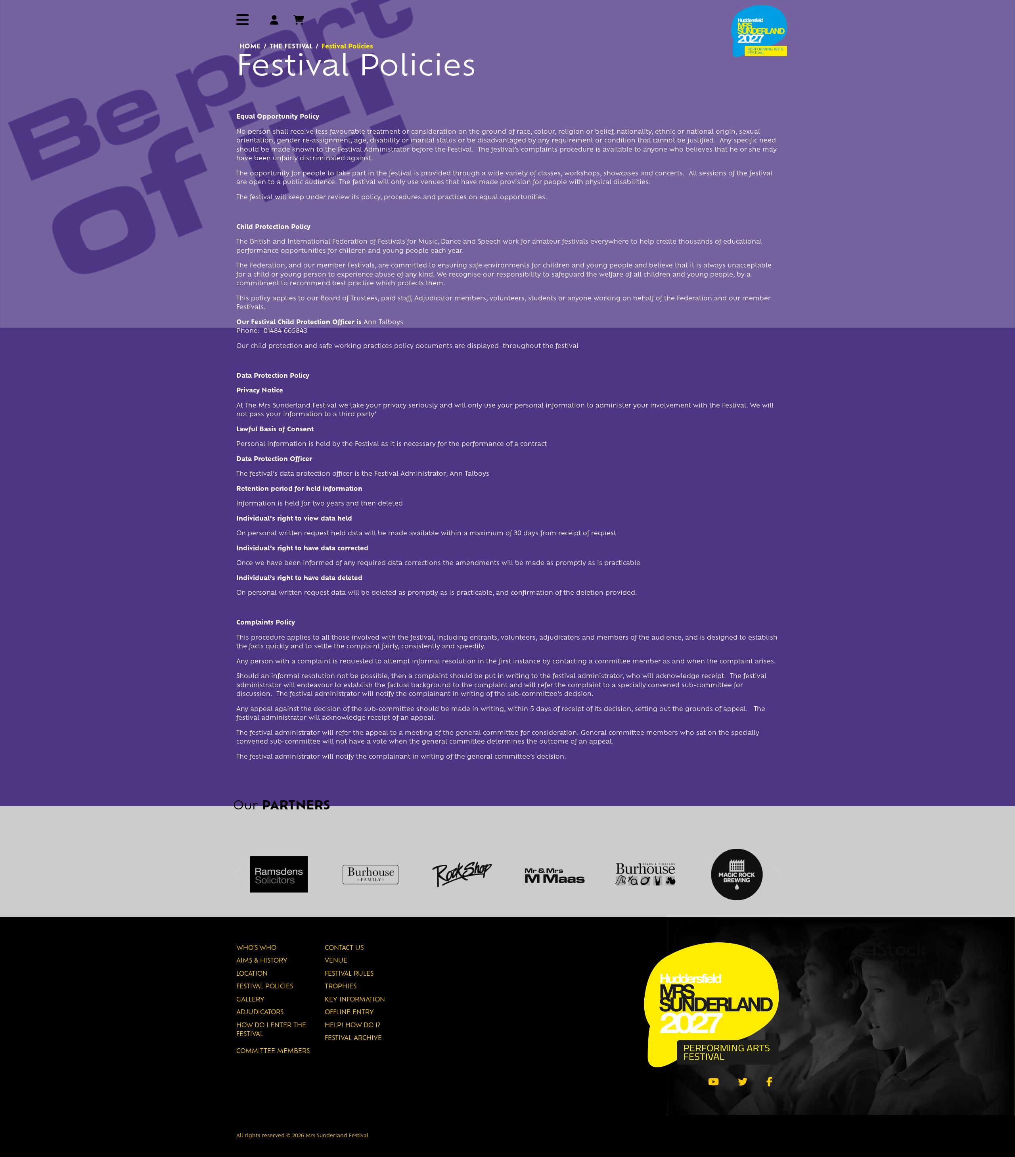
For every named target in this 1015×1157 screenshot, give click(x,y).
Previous (236, 874)
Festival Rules (349, 974)
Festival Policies (264, 987)
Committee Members (273, 1052)
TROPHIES (340, 987)
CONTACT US (344, 948)
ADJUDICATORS (259, 1013)
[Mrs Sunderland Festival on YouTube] (713, 1082)
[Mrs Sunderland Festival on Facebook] (769, 1082)
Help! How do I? (352, 1026)
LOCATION (252, 974)
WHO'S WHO (256, 948)
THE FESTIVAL (291, 47)
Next (778, 874)
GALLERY (250, 1000)
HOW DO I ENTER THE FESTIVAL (271, 1030)
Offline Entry (349, 1013)
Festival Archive (353, 1039)
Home (249, 47)
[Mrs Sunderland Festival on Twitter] (743, 1082)
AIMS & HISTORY (261, 961)
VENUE (336, 961)
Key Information (355, 1000)
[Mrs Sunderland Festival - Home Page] (759, 30)
